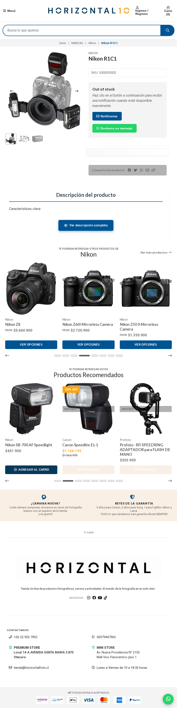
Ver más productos (154, 252)
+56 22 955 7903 (25, 637)
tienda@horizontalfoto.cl (31, 668)
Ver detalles (31, 469)
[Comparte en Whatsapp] (141, 170)
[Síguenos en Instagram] (88, 598)
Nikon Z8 (12, 324)
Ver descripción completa (88, 225)
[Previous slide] (12, 91)
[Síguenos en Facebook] (94, 598)
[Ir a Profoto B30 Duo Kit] (146, 409)
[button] (153, 170)
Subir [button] (90, 532)
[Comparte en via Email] (147, 170)
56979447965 (106, 637)
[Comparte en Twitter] (135, 170)
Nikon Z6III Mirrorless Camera (87, 324)
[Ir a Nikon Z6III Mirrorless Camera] (88, 288)
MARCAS (77, 43)
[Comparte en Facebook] (129, 170)
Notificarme (108, 116)
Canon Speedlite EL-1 (23, 445)
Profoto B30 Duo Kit (137, 445)
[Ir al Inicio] (88, 10)
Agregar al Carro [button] (148, 469)
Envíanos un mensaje (116, 128)
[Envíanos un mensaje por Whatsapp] (168, 699)
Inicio (62, 43)
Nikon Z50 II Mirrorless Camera (139, 326)
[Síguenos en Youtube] (100, 598)
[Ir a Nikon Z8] (31, 288)
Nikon (92, 43)
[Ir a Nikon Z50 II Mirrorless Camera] (146, 288)
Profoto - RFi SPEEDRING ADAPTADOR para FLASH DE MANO (87, 450)
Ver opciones (31, 344)
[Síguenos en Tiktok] (105, 598)
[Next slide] (76, 91)
